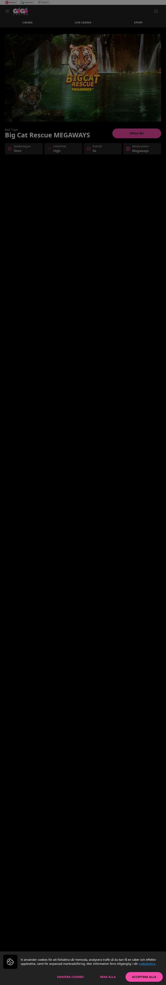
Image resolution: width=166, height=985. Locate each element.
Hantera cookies (70, 977)
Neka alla (108, 977)
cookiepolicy (147, 964)
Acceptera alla (144, 977)
